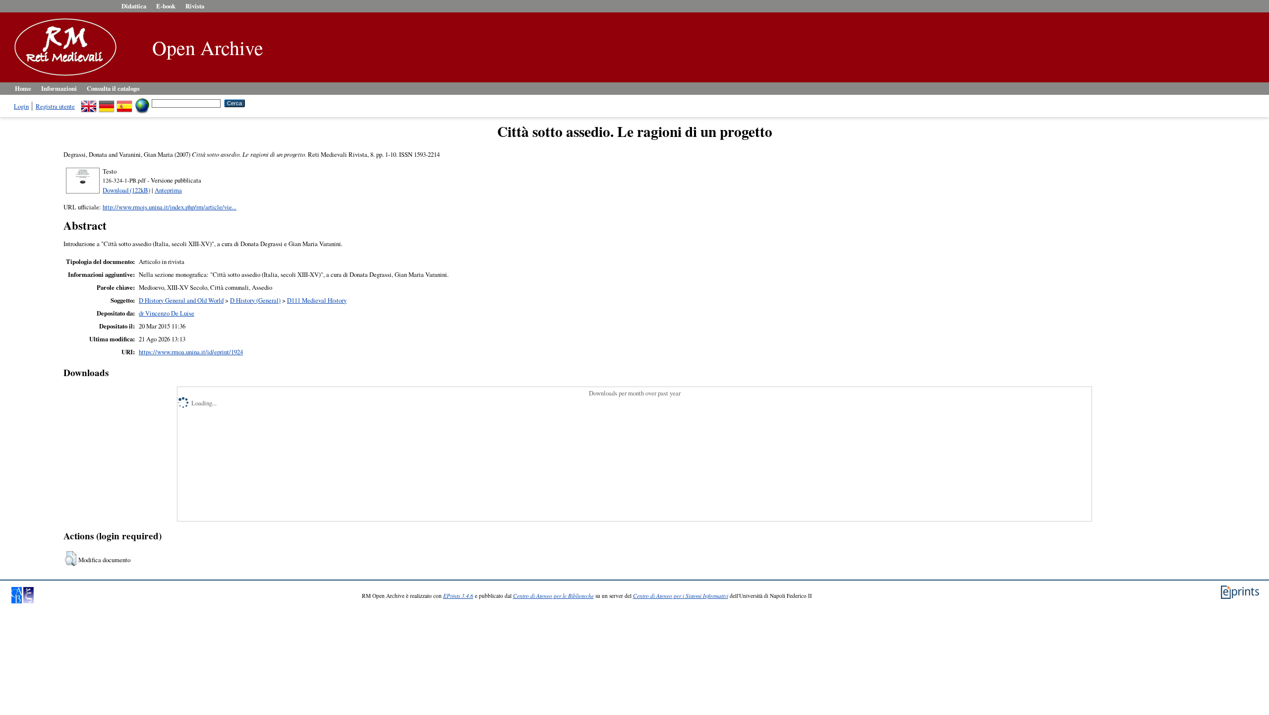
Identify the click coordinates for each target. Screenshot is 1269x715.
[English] (89, 102)
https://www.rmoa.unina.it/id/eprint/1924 (191, 351)
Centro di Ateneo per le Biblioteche (553, 595)
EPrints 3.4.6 (458, 595)
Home (23, 88)
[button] (70, 558)
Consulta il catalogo (113, 88)
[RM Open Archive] (62, 76)
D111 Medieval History (316, 300)
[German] (107, 102)
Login (21, 106)
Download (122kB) (126, 190)
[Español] (124, 102)
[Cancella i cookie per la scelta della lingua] (142, 102)
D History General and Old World (181, 300)
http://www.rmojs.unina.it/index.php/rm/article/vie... (169, 206)
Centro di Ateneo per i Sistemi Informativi (680, 595)
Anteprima (168, 190)
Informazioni (59, 88)
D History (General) (255, 300)
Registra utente (55, 106)
